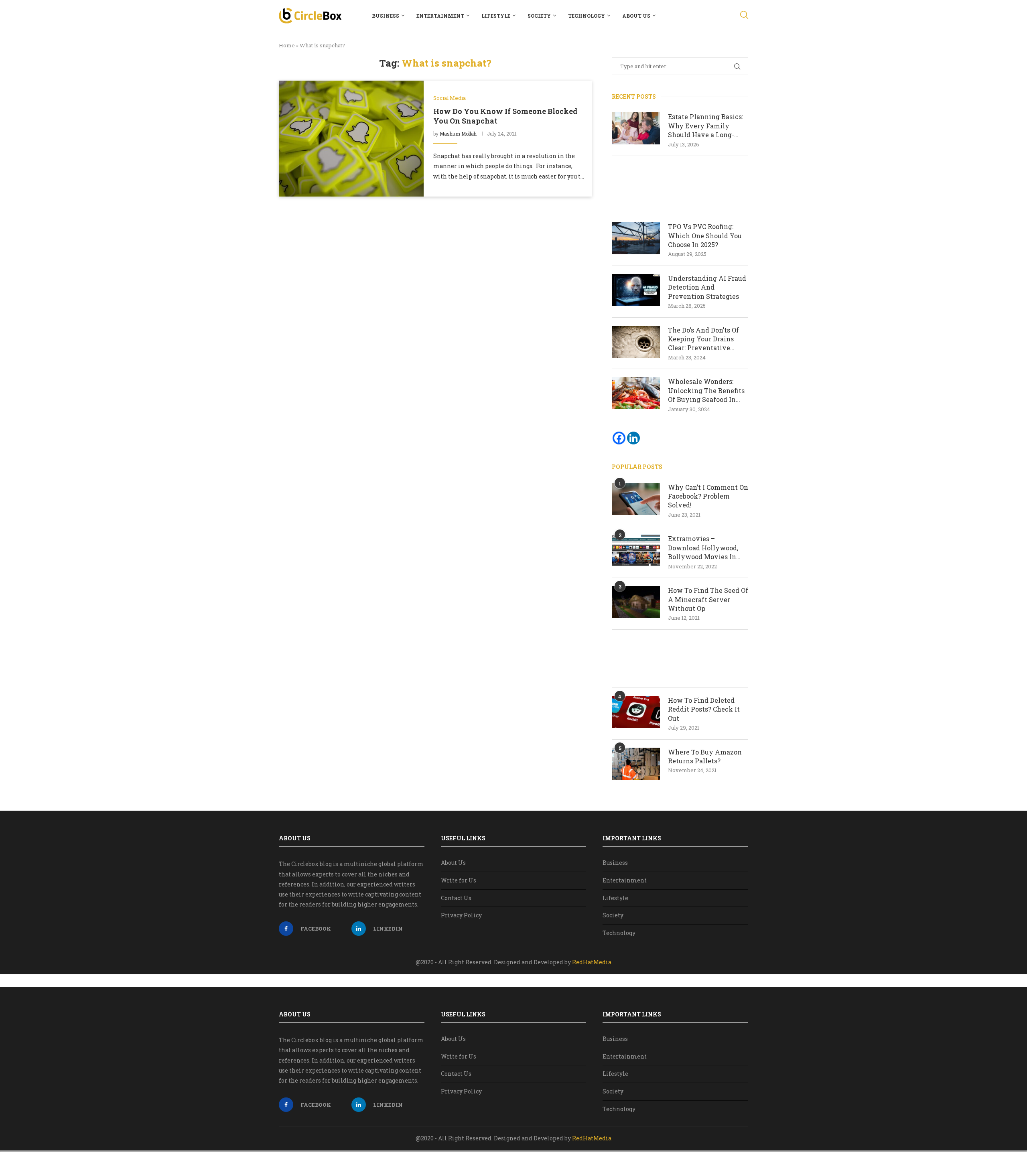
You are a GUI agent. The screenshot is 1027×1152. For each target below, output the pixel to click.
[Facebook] (619, 438)
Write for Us (458, 880)
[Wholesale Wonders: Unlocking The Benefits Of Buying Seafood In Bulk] (636, 393)
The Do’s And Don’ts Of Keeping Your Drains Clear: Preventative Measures (703, 339)
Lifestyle (495, 15)
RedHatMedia (591, 962)
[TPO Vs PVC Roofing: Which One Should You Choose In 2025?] (636, 238)
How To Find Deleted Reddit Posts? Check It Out (704, 709)
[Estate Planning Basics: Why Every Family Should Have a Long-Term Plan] (636, 128)
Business (385, 15)
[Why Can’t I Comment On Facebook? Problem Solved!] (636, 499)
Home (287, 45)
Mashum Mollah (458, 133)
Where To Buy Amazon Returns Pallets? (705, 756)
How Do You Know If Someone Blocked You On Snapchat (505, 116)
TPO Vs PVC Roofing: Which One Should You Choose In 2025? (705, 235)
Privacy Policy (461, 915)
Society (539, 15)
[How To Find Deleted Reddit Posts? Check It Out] (636, 712)
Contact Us (456, 898)
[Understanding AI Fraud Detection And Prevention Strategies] (636, 290)
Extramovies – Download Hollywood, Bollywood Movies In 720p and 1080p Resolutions (703, 547)
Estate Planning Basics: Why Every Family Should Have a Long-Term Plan (705, 125)
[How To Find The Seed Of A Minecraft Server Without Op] (636, 602)
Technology (586, 15)
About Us (636, 15)
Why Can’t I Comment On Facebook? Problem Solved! (708, 496)
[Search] (744, 15)
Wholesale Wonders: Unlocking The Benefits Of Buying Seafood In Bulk (706, 390)
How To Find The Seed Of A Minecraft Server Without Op (708, 599)
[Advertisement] (680, 185)
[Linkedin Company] (633, 438)
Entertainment (440, 15)
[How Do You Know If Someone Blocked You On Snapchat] (351, 138)
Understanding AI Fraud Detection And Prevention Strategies (707, 287)
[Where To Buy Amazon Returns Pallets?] (636, 764)
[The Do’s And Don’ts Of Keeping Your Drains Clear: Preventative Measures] (636, 342)
